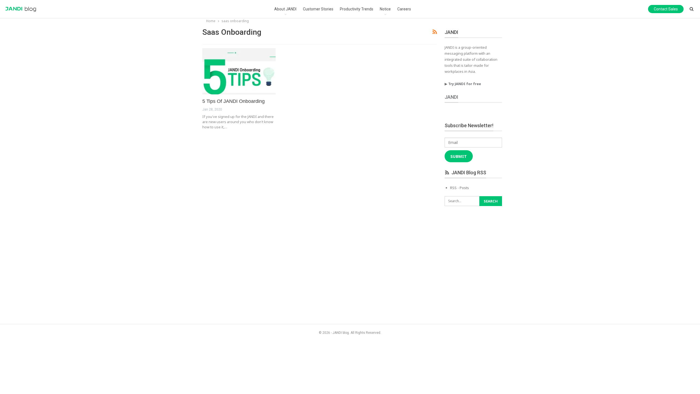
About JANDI (285, 9)
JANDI (451, 97)
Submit (458, 156)
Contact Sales (666, 9)
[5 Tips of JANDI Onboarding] (239, 71)
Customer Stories (318, 9)
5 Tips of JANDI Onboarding (233, 101)
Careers (404, 9)
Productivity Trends (356, 9)
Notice (385, 9)
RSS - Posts (459, 187)
